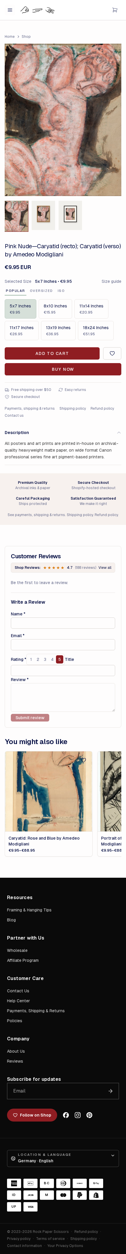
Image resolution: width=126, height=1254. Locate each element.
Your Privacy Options (65, 1246)
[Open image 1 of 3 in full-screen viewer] (63, 120)
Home (10, 37)
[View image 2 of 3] (43, 215)
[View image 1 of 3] (16, 216)
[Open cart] (114, 10)
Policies (14, 1020)
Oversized (41, 290)
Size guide (111, 281)
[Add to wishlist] (112, 353)
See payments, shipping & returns (36, 515)
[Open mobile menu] (10, 10)
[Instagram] (78, 1115)
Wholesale (17, 950)
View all (104, 568)
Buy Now (63, 369)
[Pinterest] (89, 1115)
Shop (26, 37)
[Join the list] (110, 1091)
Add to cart (52, 353)
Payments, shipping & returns (30, 408)
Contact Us (18, 990)
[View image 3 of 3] (70, 215)
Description (17, 432)
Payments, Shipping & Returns (36, 1010)
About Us (16, 1051)
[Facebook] (66, 1115)
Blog (11, 920)
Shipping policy (72, 408)
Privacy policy (18, 1239)
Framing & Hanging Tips (29, 910)
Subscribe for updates (34, 1079)
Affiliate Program (23, 960)
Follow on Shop (35, 1115)
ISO (61, 290)
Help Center (18, 1000)
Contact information (24, 1246)
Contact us (14, 416)
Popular (15, 290)
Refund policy (102, 408)
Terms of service (50, 1239)
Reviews (15, 1061)
